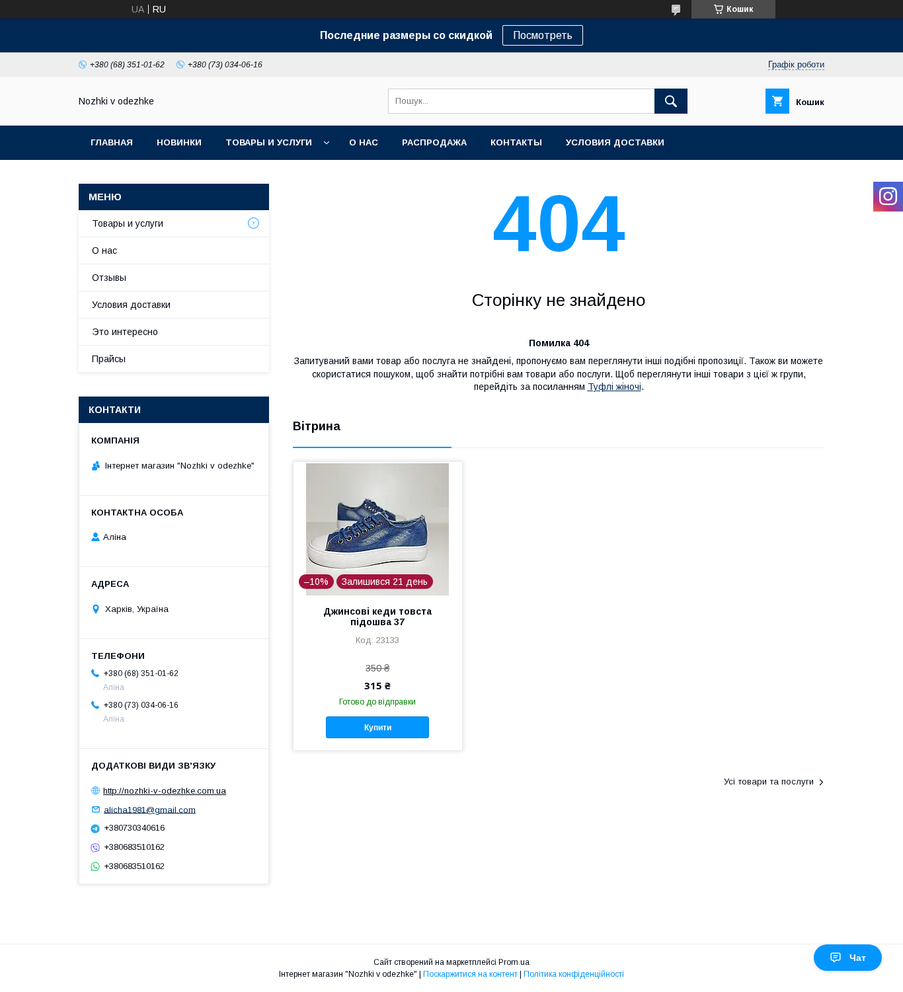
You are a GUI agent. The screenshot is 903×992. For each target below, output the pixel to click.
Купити (377, 727)
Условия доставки (615, 142)
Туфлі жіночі (614, 386)
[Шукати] (670, 101)
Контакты (516, 142)
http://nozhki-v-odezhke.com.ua (164, 791)
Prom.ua (514, 962)
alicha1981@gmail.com (150, 809)
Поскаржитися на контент (470, 974)
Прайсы (109, 359)
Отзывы (109, 277)
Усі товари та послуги (769, 781)
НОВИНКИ (179, 142)
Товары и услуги (268, 142)
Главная (112, 142)
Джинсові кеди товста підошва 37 (377, 616)
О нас (363, 142)
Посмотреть (542, 35)
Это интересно (125, 331)
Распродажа (434, 142)
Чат (857, 957)
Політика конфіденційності (574, 974)
